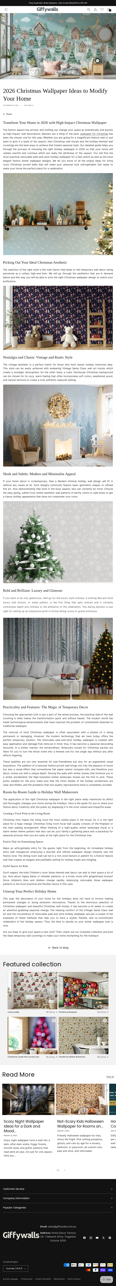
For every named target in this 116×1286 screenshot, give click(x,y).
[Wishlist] (102, 9)
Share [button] (9, 114)
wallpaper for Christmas (94, 133)
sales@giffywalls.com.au (58, 1226)
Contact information (43, 1279)
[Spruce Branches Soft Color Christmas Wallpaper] (58, 254)
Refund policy (59, 1279)
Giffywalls (14, 1279)
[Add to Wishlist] (53, 975)
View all (110, 1076)
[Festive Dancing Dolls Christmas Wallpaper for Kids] (58, 349)
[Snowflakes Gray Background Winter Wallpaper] (58, 582)
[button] (6, 9)
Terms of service (73, 1279)
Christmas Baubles (68, 1012)
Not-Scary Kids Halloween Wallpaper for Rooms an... (80, 1124)
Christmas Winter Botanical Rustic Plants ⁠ (72, 1057)
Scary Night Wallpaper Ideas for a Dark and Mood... (24, 1126)
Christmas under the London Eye (23, 1057)
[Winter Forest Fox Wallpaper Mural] (58, 699)
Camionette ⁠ (14, 1012)
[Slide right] (64, 1170)
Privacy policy (26, 1279)
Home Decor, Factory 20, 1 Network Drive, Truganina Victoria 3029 (58, 1236)
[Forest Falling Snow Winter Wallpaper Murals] (58, 466)
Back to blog (60, 947)
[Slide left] (51, 1170)
